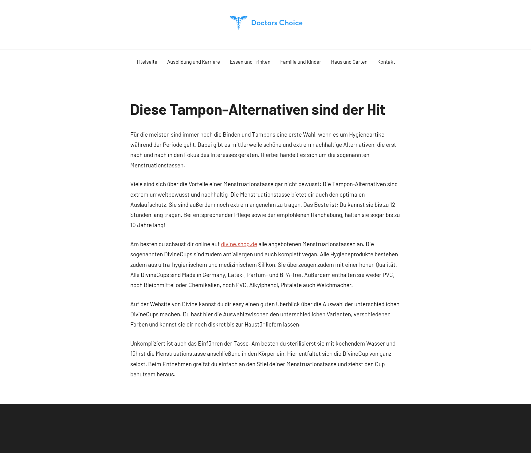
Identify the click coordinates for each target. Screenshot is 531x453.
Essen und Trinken (250, 61)
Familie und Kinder (300, 61)
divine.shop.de (239, 243)
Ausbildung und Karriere (193, 61)
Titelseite (146, 61)
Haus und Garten (349, 61)
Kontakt (386, 61)
